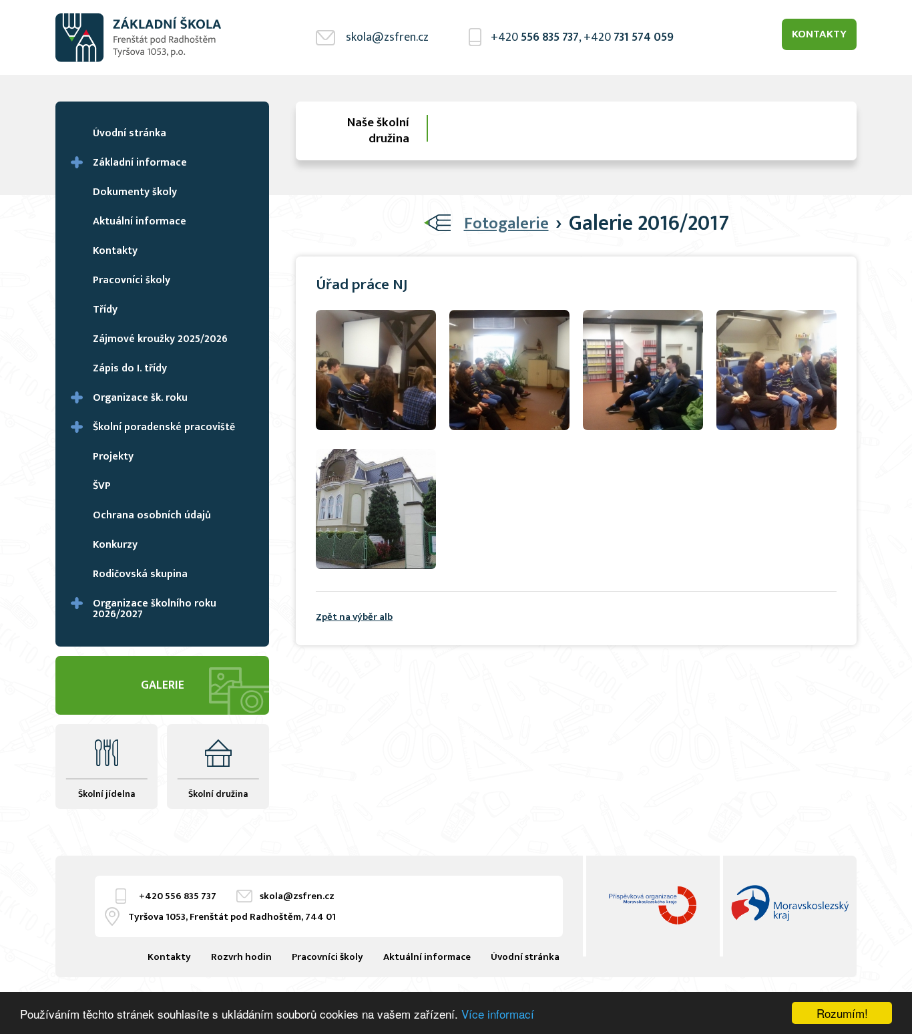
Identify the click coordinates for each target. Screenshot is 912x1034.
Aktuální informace (139, 221)
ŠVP (102, 486)
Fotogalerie (506, 223)
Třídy (105, 310)
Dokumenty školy (135, 192)
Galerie (162, 685)
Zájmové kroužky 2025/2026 (160, 339)
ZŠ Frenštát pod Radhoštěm (138, 37)
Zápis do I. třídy (130, 368)
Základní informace (140, 163)
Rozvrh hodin (241, 957)
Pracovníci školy (131, 280)
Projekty (113, 457)
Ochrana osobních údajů (152, 515)
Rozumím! (842, 1013)
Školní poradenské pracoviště (164, 427)
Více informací (497, 1013)
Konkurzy (115, 545)
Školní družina (218, 794)
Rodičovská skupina (140, 574)
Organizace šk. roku (140, 398)
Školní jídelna (106, 794)
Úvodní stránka (129, 133)
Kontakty (819, 34)
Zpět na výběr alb (354, 617)
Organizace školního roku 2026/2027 (154, 608)
